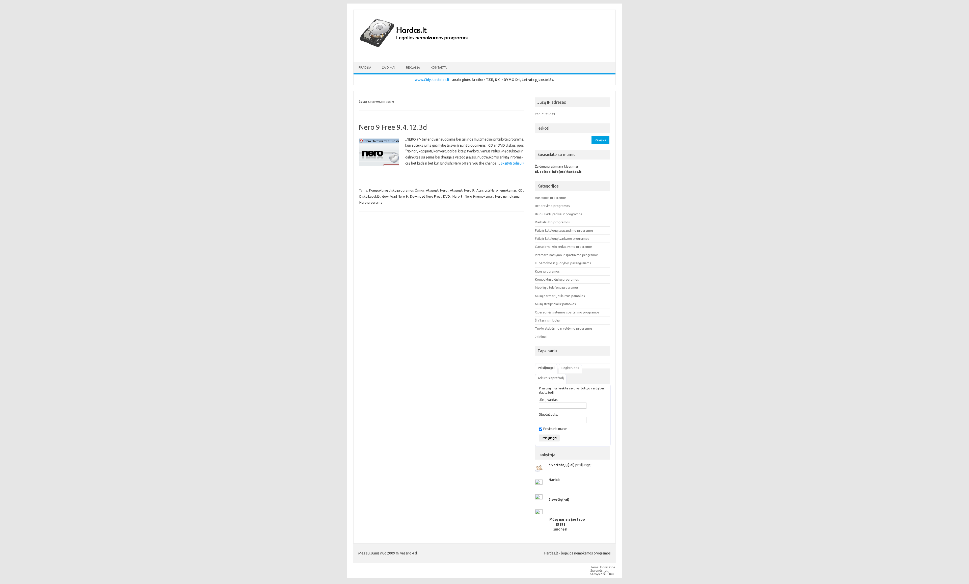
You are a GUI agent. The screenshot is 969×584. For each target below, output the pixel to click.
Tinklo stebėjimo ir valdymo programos (564, 328)
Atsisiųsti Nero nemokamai (496, 190)
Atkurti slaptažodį (551, 378)
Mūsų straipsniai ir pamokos (555, 304)
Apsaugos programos (551, 197)
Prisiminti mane (555, 429)
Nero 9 (457, 196)
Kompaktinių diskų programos (391, 190)
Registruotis (570, 367)
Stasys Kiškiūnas (602, 573)
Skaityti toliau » (512, 163)
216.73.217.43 (545, 114)
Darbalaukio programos (552, 222)
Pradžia (365, 67)
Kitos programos (547, 271)
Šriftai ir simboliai (547, 320)
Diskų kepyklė (369, 196)
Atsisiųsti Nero (436, 190)
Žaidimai (388, 67)
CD (520, 190)
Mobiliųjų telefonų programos (557, 287)
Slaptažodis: (548, 414)
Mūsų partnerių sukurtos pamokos (560, 296)
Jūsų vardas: (548, 400)
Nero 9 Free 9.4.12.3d (393, 127)
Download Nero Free (425, 196)
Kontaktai (439, 67)
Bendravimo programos (552, 205)
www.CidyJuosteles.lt (432, 80)
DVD (446, 196)
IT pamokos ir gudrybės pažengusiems (563, 263)
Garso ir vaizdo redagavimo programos (564, 246)
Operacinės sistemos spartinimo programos (567, 312)
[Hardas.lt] (421, 53)
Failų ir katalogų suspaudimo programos (564, 230)
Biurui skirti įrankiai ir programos (558, 214)
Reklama (413, 67)
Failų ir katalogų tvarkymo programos (562, 238)
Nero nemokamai (507, 196)
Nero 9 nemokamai (479, 196)
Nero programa (370, 202)
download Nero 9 (395, 196)
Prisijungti (546, 367)
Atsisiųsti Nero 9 (462, 190)
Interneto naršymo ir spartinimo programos (567, 255)
